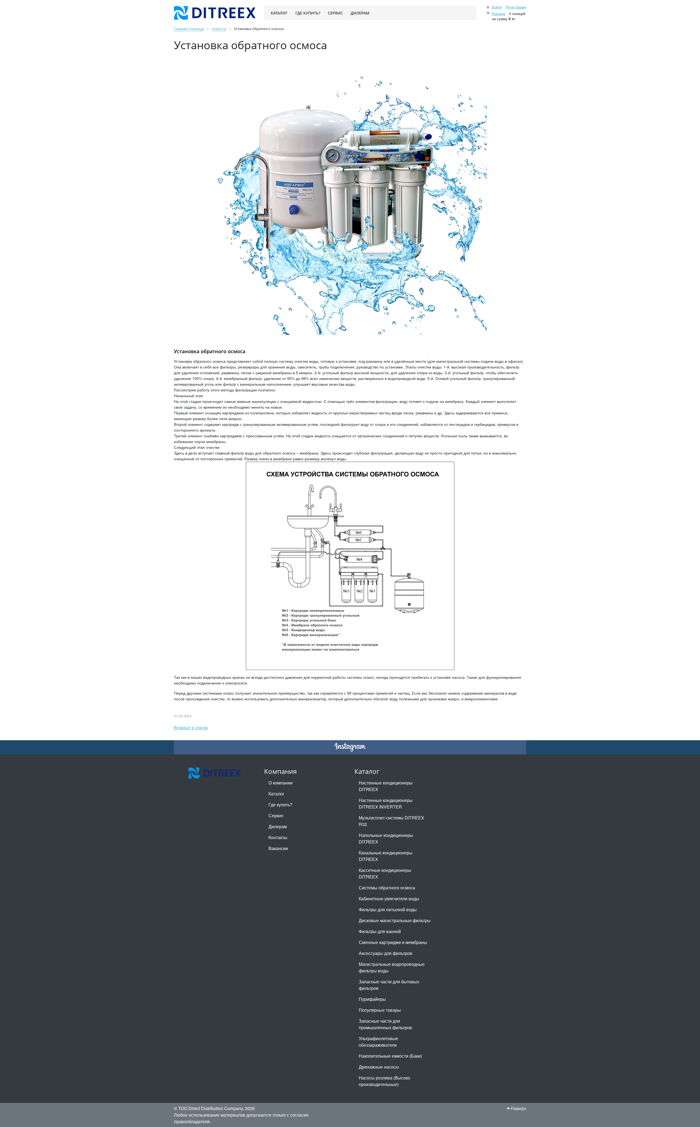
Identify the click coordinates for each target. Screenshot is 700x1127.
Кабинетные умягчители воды (389, 898)
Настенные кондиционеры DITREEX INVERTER (386, 803)
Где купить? (280, 804)
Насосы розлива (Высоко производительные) (384, 1081)
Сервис (276, 815)
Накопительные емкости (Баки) (390, 1056)
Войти (497, 7)
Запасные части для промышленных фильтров (385, 1024)
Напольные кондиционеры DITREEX (386, 838)
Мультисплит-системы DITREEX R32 (391, 821)
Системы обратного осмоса (387, 887)
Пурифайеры (372, 999)
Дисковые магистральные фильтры (395, 920)
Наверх (518, 1108)
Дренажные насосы (379, 1067)
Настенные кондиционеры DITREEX (386, 786)
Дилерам (278, 826)
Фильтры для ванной (380, 931)
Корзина (498, 13)
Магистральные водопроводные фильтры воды (392, 967)
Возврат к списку (191, 727)
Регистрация (516, 7)
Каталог (276, 793)
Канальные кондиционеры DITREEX (385, 855)
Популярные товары (380, 1010)
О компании (281, 783)
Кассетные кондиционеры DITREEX (385, 873)
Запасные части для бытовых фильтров (389, 984)
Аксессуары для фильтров (385, 953)
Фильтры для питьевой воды (388, 909)
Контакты (278, 837)
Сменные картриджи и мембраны (393, 942)
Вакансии (278, 848)
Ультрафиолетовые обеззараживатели (378, 1041)
